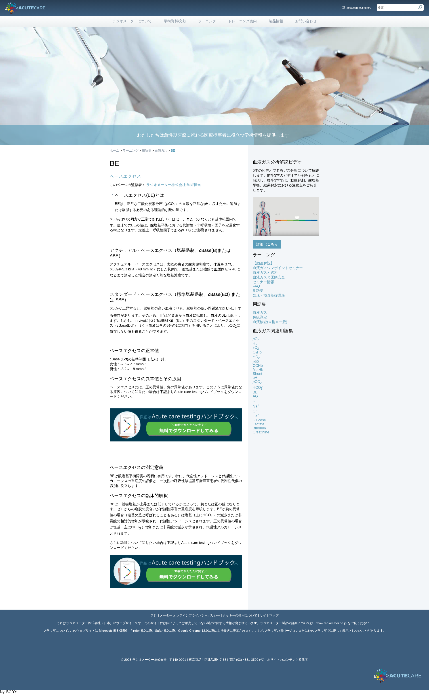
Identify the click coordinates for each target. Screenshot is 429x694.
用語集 (146, 150)
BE (173, 150)
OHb (257, 352)
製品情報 (276, 21)
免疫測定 (260, 317)
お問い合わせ (306, 21)
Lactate (258, 424)
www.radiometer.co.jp (331, 623)
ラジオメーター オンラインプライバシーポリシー (185, 615)
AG (255, 396)
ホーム (114, 150)
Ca (257, 416)
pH (255, 378)
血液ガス (161, 150)
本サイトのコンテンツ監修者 (287, 659)
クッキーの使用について (240, 615)
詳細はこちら (267, 244)
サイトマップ (269, 615)
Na (256, 406)
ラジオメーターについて (132, 21)
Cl (255, 411)
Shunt (257, 374)
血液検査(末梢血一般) (270, 322)
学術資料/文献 (175, 21)
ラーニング (207, 21)
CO (257, 382)
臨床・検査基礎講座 (269, 295)
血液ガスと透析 (265, 272)
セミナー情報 (263, 282)
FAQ (256, 286)
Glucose (259, 420)
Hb (255, 343)
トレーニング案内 (242, 21)
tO (256, 357)
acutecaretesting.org (359, 7)
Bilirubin (259, 428)
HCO (258, 387)
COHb (258, 366)
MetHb (258, 370)
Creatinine (261, 432)
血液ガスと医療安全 (269, 277)
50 (256, 362)
